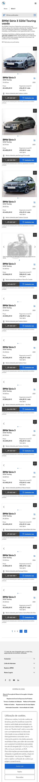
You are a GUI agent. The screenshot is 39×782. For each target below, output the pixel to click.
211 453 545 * (11, 98)
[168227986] (19, 381)
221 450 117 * (11, 284)
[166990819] (19, 423)
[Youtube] (14, 679)
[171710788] (19, 298)
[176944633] (19, 122)
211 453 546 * (11, 492)
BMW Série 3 (9, 78)
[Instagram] (9, 679)
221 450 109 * (12, 160)
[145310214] (19, 589)
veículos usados (7, 36)
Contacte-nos (29, 98)
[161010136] (19, 506)
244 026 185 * (12, 409)
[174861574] (19, 184)
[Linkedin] (18, 679)
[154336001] (19, 548)
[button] (35, 60)
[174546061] (19, 246)
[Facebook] (5, 679)
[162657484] (19, 464)
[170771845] (19, 339)
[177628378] (19, 60)
